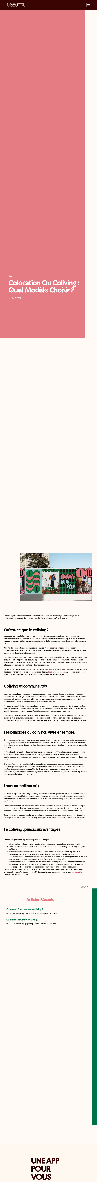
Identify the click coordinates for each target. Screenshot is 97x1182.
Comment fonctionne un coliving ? (24, 909)
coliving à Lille (77, 872)
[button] (89, 5)
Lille (48, 672)
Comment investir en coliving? (22, 920)
